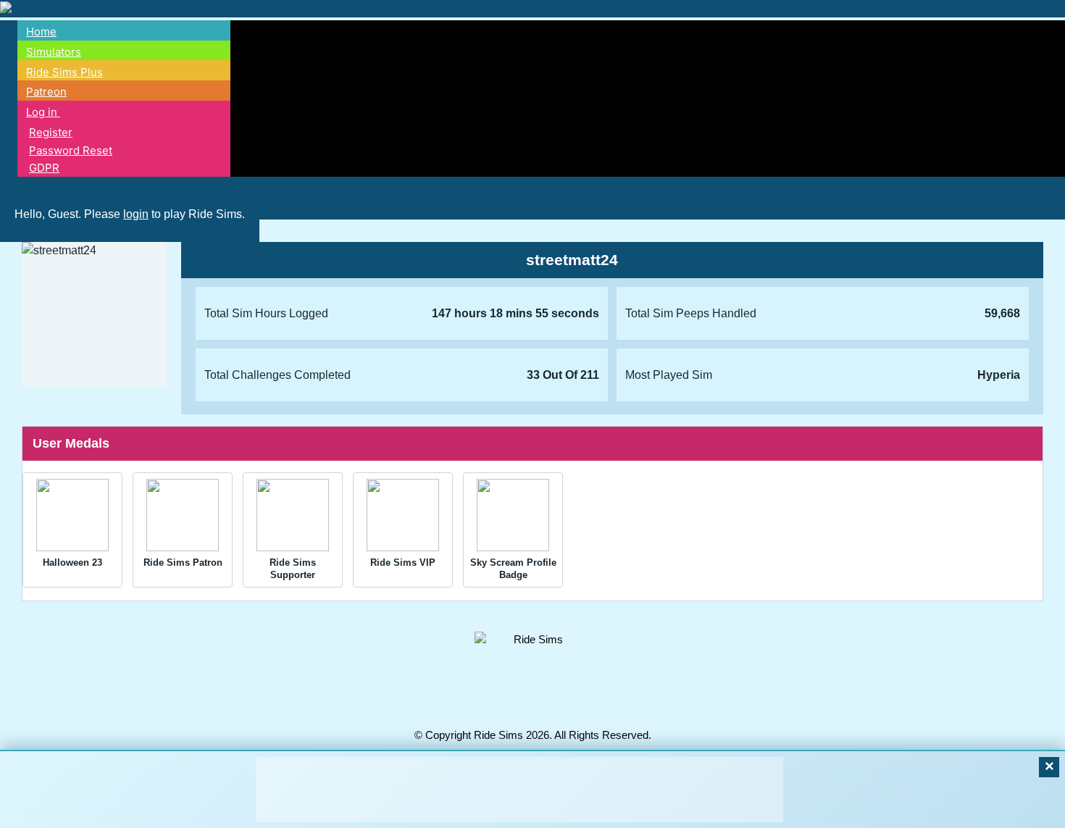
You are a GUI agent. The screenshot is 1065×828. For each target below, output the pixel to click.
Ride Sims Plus (64, 72)
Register (50, 132)
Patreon (46, 92)
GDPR (44, 168)
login (136, 214)
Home (41, 31)
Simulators (53, 52)
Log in (43, 112)
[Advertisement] (519, 789)
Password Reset (70, 150)
